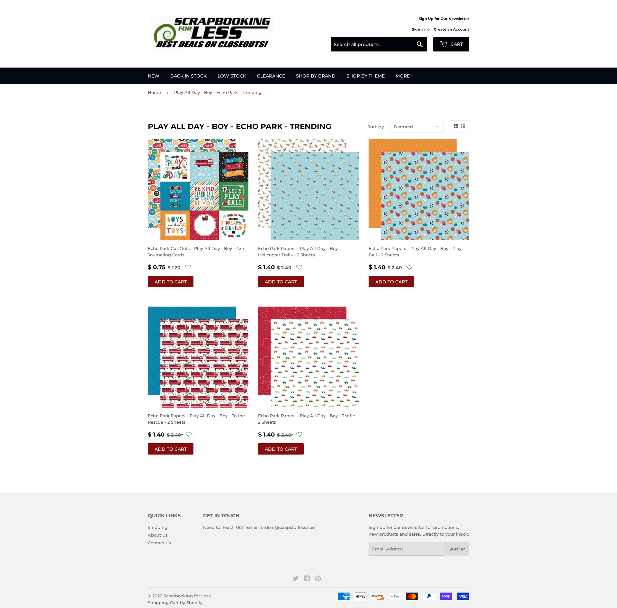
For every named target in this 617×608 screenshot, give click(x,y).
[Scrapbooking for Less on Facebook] (306, 579)
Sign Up (457, 549)
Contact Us (159, 542)
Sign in (418, 29)
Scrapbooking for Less (187, 595)
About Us (158, 535)
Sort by (375, 127)
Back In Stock (188, 76)
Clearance (271, 76)
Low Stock (232, 76)
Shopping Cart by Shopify (175, 602)
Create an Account (451, 29)
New (153, 76)
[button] (188, 267)
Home (154, 92)
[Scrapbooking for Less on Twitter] (295, 579)
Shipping (157, 527)
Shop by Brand (315, 76)
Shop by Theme (365, 76)
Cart (456, 44)
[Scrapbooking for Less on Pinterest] (318, 579)
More (403, 76)
